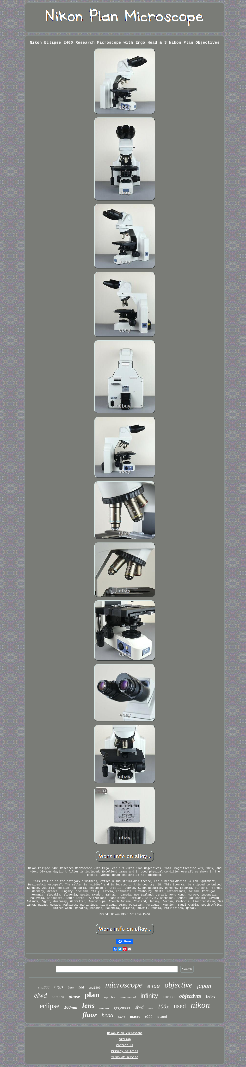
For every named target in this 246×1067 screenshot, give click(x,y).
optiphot (110, 997)
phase (74, 996)
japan (204, 985)
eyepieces (122, 1007)
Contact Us (124, 1045)
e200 (149, 1016)
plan (92, 994)
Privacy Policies (124, 1051)
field (81, 987)
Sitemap (125, 1039)
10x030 (168, 997)
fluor (89, 1014)
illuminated (128, 997)
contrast (104, 1008)
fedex (210, 996)
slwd (139, 1007)
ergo (58, 986)
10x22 (121, 1017)
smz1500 (94, 987)
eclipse (49, 1006)
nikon (200, 1005)
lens (88, 1005)
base (71, 987)
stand (162, 1017)
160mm (70, 1007)
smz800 (43, 987)
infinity (149, 995)
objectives (190, 996)
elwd (40, 995)
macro (135, 1016)
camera (58, 996)
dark (150, 1008)
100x (163, 1006)
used (180, 1006)
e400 (153, 986)
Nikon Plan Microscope (124, 1033)
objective (178, 985)
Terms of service (124, 1057)
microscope (123, 984)
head (107, 1015)
